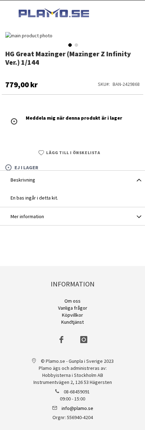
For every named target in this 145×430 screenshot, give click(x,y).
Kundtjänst (72, 322)
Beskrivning (23, 180)
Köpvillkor (72, 315)
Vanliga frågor (72, 308)
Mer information (27, 216)
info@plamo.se (77, 408)
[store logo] (54, 12)
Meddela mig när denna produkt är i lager (74, 118)
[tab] (72, 179)
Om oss (72, 301)
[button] (69, 44)
